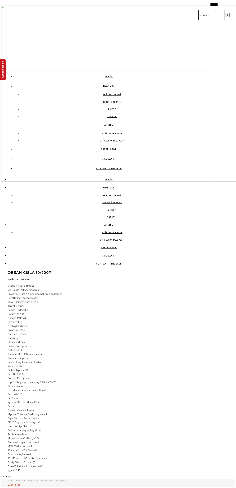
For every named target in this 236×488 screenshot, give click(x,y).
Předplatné (109, 149)
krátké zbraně (112, 94)
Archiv (108, 124)
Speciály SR (108, 158)
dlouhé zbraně (112, 101)
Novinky (108, 86)
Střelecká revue (112, 133)
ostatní (112, 116)
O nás (109, 76)
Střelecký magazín (112, 140)
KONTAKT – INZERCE (109, 168)
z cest (112, 109)
